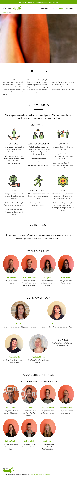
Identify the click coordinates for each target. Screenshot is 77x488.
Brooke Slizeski (14, 356)
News (55, 8)
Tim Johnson (11, 277)
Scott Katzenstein (47, 407)
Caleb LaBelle (29, 441)
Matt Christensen (29, 277)
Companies (45, 8)
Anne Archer (66, 277)
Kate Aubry (20, 323)
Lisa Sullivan (56, 323)
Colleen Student (11, 441)
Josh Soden (29, 407)
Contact (69, 8)
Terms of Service (34, 475)
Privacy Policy (42, 475)
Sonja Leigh (47, 441)
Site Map (48, 475)
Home (4, 12)
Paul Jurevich (11, 407)
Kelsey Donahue (66, 407)
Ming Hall (47, 277)
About (61, 8)
